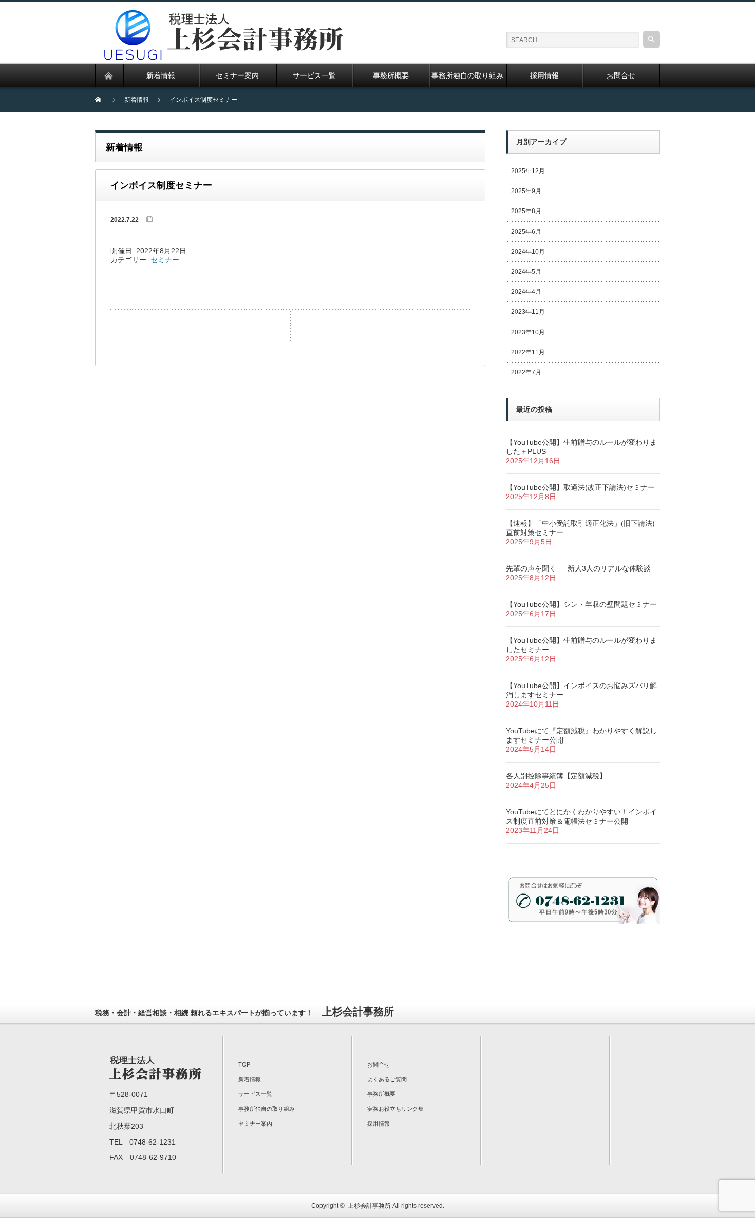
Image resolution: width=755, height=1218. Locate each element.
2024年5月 (526, 271)
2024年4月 (526, 291)
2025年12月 (528, 171)
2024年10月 (528, 251)
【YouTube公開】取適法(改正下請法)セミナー (580, 487)
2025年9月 (526, 191)
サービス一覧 (255, 1094)
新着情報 (249, 1079)
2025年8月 (526, 211)
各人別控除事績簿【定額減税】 (556, 776)
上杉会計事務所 (369, 1205)
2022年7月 (526, 372)
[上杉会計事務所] (226, 16)
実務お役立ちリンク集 (395, 1109)
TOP (244, 1064)
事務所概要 (381, 1094)
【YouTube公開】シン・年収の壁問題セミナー (581, 604)
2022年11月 (528, 352)
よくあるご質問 (387, 1079)
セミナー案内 (255, 1123)
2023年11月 (528, 311)
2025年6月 (526, 231)
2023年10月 (528, 332)
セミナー (164, 260)
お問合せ (378, 1064)
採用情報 (378, 1123)
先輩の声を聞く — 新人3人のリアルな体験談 (578, 568)
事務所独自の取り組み (266, 1109)
